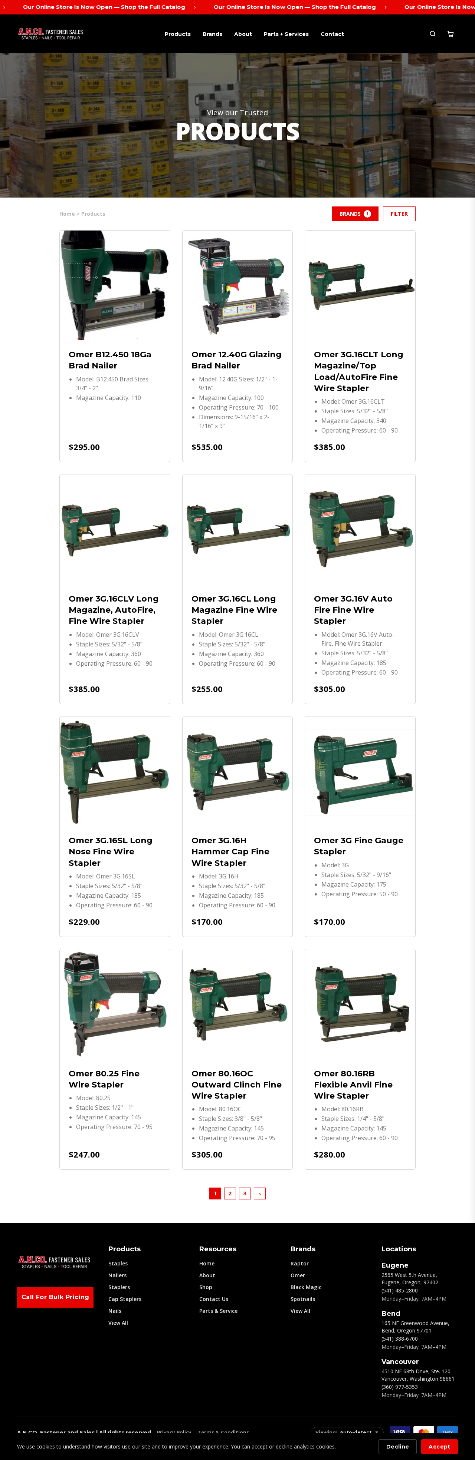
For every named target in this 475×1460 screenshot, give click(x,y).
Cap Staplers (124, 1298)
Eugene (395, 1265)
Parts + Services (286, 34)
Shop (205, 1287)
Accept (439, 1446)
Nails (114, 1310)
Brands (212, 34)
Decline (397, 1446)
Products (178, 34)
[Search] (432, 33)
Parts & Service (218, 1310)
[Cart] (450, 33)
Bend (390, 1314)
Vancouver (400, 1362)
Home (206, 1263)
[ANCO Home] (50, 34)
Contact (332, 34)
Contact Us (213, 1298)
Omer (298, 1275)
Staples (118, 1263)
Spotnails (303, 1298)
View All (118, 1322)
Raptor (300, 1263)
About (243, 34)
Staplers (119, 1287)
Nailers (117, 1275)
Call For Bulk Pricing (55, 1297)
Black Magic (306, 1287)
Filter (399, 213)
